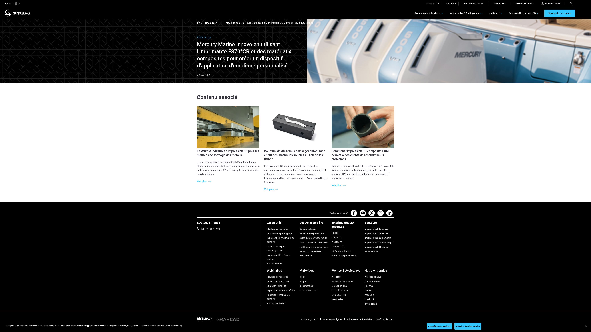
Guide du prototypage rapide (313, 238)
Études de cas (232, 23)
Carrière (368, 290)
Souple (303, 281)
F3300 (335, 233)
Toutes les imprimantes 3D (344, 255)
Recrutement (499, 3)
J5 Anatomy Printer (341, 251)
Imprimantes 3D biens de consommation (376, 249)
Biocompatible (306, 286)
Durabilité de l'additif (276, 286)
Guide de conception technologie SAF (276, 248)
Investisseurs (371, 304)
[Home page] (197, 23)
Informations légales (332, 319)
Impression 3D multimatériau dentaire (280, 240)
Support (450, 3)
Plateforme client (552, 3)
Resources (211, 23)
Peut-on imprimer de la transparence (310, 253)
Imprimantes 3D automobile (378, 238)
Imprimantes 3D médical (376, 233)
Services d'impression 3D (522, 13)
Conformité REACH (385, 319)
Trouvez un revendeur (473, 3)
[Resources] (221, 22)
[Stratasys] (17, 13)
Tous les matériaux (308, 290)
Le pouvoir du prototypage (279, 233)
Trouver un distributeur (343, 281)
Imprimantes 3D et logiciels (464, 13)
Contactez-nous (372, 281)
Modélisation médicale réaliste (314, 242)
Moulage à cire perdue (277, 229)
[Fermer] (586, 326)
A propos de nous (373, 277)
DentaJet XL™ (338, 246)
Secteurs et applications (427, 13)
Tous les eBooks (274, 263)
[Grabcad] (227, 319)
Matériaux (493, 13)
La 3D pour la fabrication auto (314, 247)
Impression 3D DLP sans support (278, 257)
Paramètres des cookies (439, 326)
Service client (338, 299)
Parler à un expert (340, 290)
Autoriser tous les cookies (468, 326)
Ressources (431, 3)
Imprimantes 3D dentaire (376, 229)
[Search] (571, 3)
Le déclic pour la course (278, 281)
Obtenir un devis (339, 286)
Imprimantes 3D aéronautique (379, 242)
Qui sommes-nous (523, 3)
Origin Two (337, 237)
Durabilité (369, 299)
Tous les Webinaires (276, 303)
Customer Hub (339, 295)
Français (9, 3)
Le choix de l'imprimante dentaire (278, 297)
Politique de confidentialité (359, 319)
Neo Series (337, 242)
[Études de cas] (243, 22)
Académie (369, 295)
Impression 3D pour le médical (281, 290)
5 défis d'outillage (308, 229)
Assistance (337, 277)
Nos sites (369, 286)
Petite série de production (312, 233)
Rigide (302, 277)
